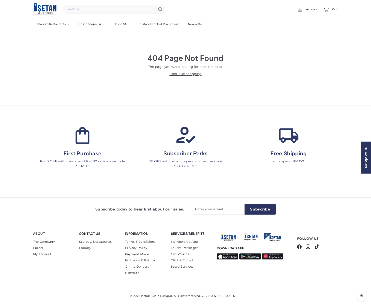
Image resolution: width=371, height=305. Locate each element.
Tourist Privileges (184, 248)
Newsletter (195, 24)
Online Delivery (137, 266)
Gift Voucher (181, 254)
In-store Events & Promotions (159, 24)
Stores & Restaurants (52, 24)
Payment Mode (137, 254)
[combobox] (114, 9)
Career (38, 248)
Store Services (182, 266)
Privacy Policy (136, 248)
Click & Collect (182, 260)
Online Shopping (90, 24)
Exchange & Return (140, 260)
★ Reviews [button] (366, 157)
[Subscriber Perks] (185, 135)
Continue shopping (185, 74)
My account (42, 254)
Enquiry (85, 248)
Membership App (184, 242)
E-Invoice (132, 273)
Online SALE (122, 24)
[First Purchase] (82, 135)
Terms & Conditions (140, 242)
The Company (44, 242)
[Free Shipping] (288, 135)
